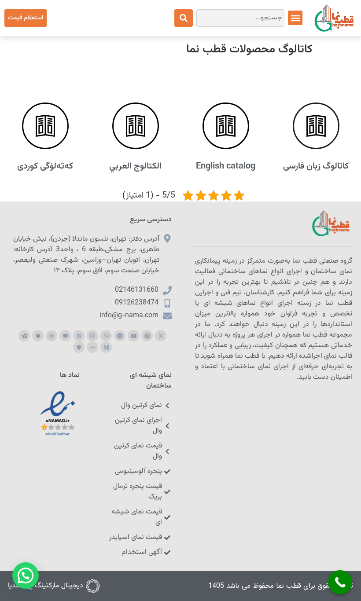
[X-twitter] (160, 335)
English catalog (225, 166)
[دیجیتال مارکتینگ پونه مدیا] (93, 586)
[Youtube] (133, 335)
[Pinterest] (147, 335)
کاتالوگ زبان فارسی (316, 166)
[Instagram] (92, 335)
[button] (295, 18)
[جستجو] (183, 18)
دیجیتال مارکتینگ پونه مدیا (45, 585)
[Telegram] (119, 335)
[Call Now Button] (340, 582)
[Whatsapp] (106, 335)
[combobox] (240, 18)
